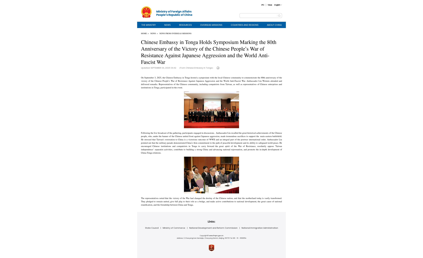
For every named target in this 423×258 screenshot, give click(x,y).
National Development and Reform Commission (213, 228)
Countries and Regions (244, 24)
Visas (270, 5)
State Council (152, 228)
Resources (185, 24)
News (167, 24)
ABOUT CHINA (274, 24)
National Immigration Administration (260, 228)
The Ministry (148, 24)
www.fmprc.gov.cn (216, 235)
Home (144, 33)
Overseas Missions (211, 24)
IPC (262, 5)
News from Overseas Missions (175, 33)
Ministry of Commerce (174, 228)
